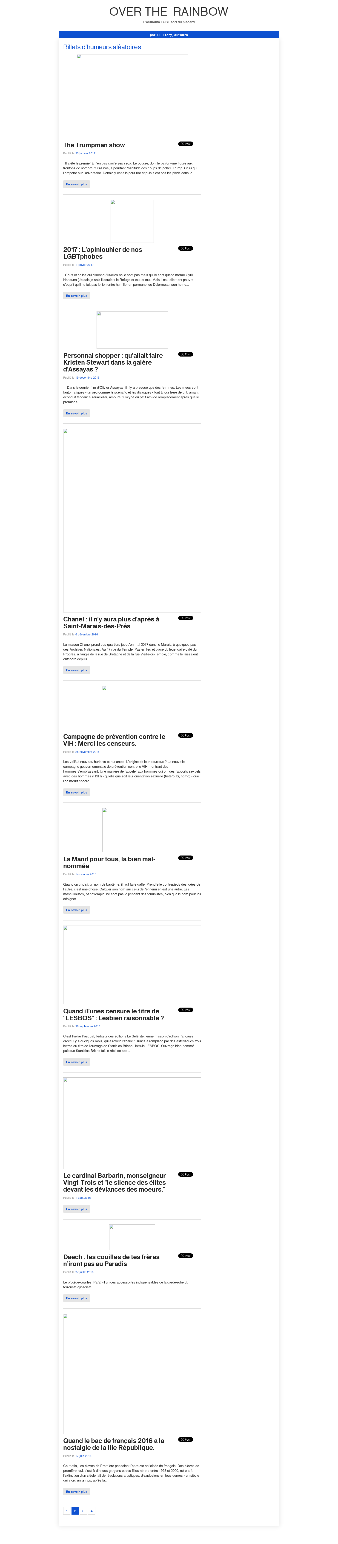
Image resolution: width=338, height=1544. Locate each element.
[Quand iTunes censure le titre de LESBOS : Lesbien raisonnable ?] (132, 1002)
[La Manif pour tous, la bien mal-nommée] (132, 850)
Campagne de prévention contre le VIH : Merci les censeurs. (114, 740)
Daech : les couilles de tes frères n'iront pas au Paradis (111, 1260)
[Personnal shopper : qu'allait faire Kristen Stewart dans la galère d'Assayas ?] (132, 347)
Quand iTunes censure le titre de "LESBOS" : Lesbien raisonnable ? (113, 1014)
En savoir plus (76, 184)
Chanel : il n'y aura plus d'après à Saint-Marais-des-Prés (111, 622)
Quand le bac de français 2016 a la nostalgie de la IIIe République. (113, 1444)
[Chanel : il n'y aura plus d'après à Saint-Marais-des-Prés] (132, 611)
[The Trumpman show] (132, 136)
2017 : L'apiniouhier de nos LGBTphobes (102, 253)
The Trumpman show (94, 145)
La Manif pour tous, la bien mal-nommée (109, 862)
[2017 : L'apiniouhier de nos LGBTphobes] (132, 241)
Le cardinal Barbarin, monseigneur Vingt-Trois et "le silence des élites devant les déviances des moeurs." (114, 1182)
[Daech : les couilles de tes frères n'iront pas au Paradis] (132, 1248)
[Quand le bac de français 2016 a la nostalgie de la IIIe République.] (132, 1432)
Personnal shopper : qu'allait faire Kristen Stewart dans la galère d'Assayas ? (113, 362)
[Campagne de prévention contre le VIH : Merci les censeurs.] (132, 728)
